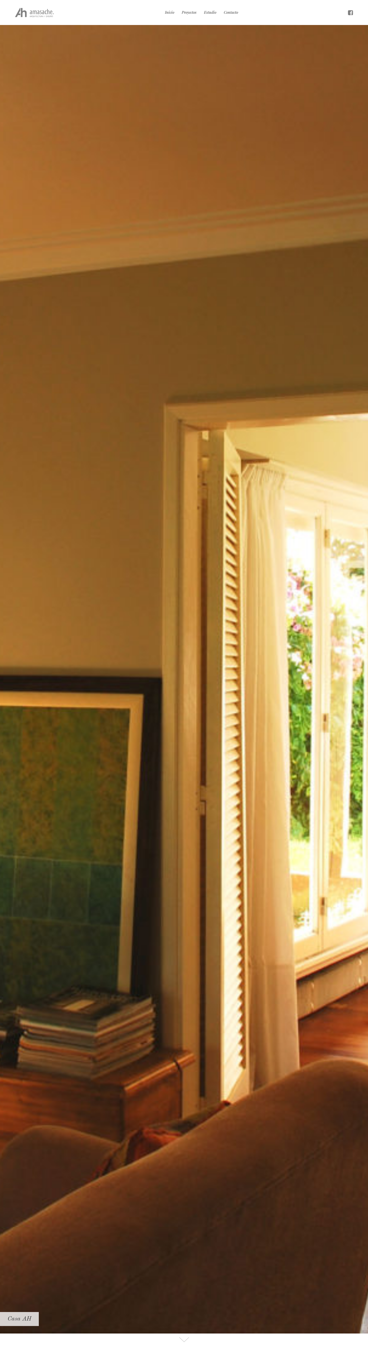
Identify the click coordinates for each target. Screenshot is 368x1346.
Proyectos (189, 12)
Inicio (169, 12)
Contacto (231, 12)
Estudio (210, 12)
